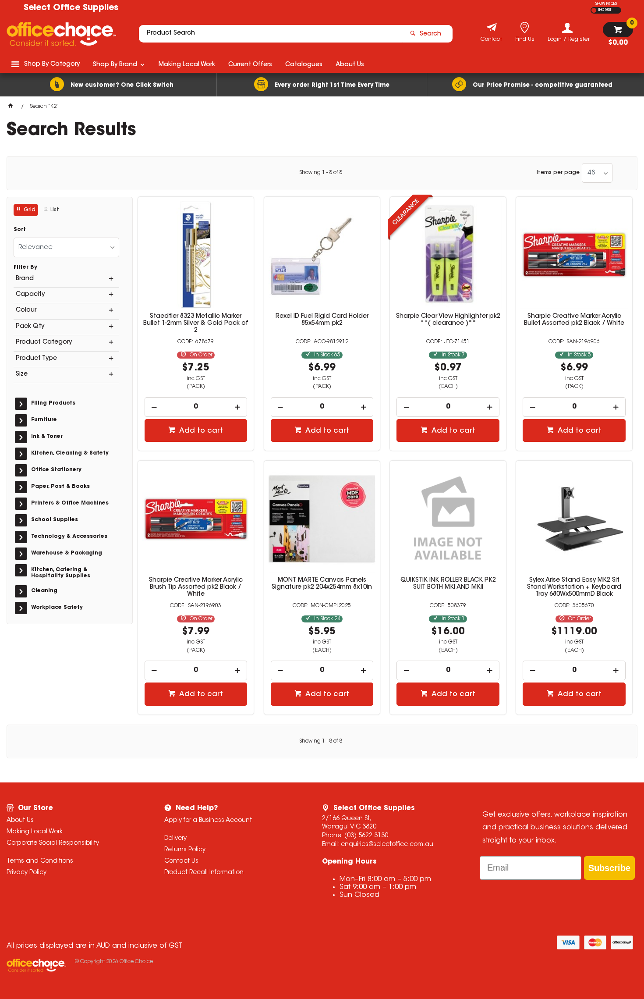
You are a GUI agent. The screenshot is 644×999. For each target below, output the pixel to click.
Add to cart (200, 430)
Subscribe (609, 868)
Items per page (558, 172)
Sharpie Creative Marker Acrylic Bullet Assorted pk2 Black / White (574, 320)
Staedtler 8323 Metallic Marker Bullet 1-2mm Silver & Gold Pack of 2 (195, 323)
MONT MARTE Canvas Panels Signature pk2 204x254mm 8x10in (322, 583)
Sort (20, 229)
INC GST (604, 10)
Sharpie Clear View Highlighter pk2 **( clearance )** (448, 320)
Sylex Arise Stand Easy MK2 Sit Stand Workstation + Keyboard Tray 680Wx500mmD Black (574, 587)
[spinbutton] (196, 407)
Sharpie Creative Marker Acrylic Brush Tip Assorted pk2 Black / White (196, 587)
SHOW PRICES (606, 4)
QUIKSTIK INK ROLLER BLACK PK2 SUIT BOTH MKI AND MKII (448, 583)
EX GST (593, 10)
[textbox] (271, 34)
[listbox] (597, 173)
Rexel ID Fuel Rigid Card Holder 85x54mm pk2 (322, 320)
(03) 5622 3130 (366, 836)
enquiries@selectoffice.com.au (387, 845)
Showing (320, 172)
